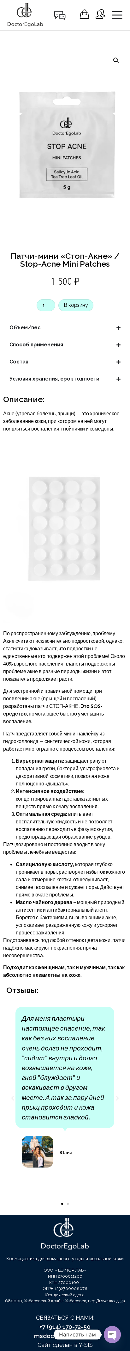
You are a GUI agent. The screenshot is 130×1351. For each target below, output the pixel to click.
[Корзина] (84, 14)
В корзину (76, 305)
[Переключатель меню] (116, 15)
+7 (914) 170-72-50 (65, 1326)
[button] (116, 60)
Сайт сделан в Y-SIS (65, 1345)
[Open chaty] (112, 1334)
